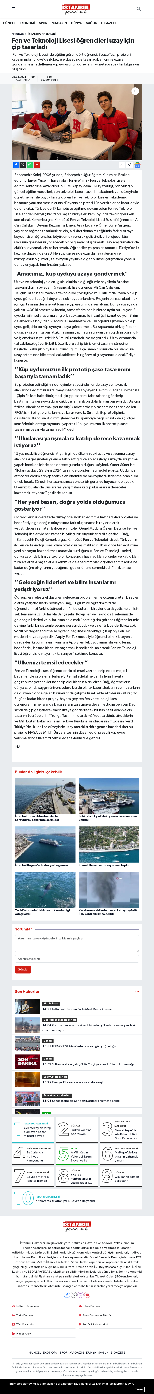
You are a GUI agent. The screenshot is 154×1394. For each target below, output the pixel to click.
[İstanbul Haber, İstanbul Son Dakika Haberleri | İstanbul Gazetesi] (76, 9)
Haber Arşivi (24, 1333)
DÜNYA (76, 23)
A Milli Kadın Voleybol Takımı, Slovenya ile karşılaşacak (82, 1157)
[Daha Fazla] (37, 165)
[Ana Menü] (13, 9)
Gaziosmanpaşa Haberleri (60, 1020)
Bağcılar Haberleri (39, 1148)
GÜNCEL (9, 23)
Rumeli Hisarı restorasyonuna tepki (103, 865)
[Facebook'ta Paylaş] (16, 165)
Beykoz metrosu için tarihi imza (38, 1178)
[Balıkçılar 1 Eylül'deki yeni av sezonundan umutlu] (109, 795)
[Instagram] (80, 1295)
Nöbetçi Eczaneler (28, 1306)
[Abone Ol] (137, 164)
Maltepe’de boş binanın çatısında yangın (126, 1156)
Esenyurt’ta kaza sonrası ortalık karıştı (73, 1082)
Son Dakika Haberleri (95, 1324)
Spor (47, 1114)
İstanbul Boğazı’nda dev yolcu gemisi (41, 865)
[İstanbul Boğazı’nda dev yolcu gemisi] (45, 844)
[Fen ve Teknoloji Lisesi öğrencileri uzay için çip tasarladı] (77, 122)
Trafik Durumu (24, 1315)
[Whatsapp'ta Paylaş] (30, 165)
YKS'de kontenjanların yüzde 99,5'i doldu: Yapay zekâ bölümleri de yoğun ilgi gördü (83, 1179)
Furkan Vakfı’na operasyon (81, 1132)
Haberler (18, 34)
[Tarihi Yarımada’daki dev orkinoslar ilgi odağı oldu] (45, 889)
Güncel (48, 1041)
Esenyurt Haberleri (55, 1077)
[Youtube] (87, 1295)
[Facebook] (67, 1295)
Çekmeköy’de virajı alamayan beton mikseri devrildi (37, 1132)
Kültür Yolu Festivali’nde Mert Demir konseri (77, 1009)
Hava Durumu (92, 1306)
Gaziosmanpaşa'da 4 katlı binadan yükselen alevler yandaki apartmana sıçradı (88, 1028)
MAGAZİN (59, 23)
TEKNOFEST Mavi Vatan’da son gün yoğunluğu (79, 1046)
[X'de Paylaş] (23, 165)
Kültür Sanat (51, 1003)
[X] (74, 1295)
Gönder (23, 969)
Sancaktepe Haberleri (57, 1095)
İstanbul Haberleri (42, 34)
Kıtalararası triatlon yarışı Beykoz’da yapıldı (66, 1201)
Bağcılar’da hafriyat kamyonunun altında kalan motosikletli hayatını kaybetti (38, 1157)
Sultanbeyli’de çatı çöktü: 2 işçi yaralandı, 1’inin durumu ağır (89, 1064)
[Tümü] (137, 991)
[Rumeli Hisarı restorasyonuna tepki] (109, 844)
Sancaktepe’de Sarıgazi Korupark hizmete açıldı (81, 1101)
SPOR (43, 23)
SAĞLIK (91, 23)
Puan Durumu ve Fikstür (97, 1315)
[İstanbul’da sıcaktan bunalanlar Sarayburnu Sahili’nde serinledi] (45, 795)
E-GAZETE (108, 23)
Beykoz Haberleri (38, 1172)
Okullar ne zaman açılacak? (127, 1178)
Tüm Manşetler (25, 1324)
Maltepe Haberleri (126, 1148)
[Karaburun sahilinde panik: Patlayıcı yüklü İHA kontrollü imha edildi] (109, 889)
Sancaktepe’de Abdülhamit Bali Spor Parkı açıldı (126, 1134)
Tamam (139, 1389)
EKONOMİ (27, 23)
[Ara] (139, 9)
